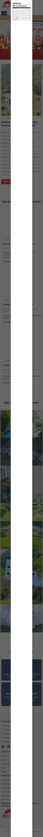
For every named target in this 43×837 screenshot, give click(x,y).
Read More (9, 181)
